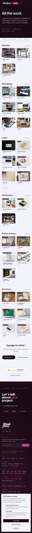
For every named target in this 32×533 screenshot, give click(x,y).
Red (12, 471)
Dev (22, 464)
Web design (13, 39)
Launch (10, 491)
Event (20, 478)
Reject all (16, 528)
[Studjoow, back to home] (6, 425)
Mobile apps (27, 39)
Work (8, 458)
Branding (10, 464)
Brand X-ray (14, 478)
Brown (24, 473)
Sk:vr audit (22, 411)
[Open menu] (20, 3)
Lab (17, 458)
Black (11, 473)
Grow (14, 491)
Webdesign (16, 464)
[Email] (3, 431)
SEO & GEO (5, 466)
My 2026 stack (18, 486)
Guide (3, 471)
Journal (12, 458)
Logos (20, 39)
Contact (15, 3)
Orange (24, 471)
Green (19, 471)
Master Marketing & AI (7, 480)
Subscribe (25, 445)
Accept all (16, 520)
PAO (12, 466)
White (15, 473)
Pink (7, 473)
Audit (16, 466)
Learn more (18, 502)
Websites (5, 39)
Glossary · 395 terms (7, 486)
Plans (14, 411)
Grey (20, 473)
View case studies (23, 357)
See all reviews (16, 375)
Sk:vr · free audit (6, 478)
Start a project (8, 357)
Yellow (7, 471)
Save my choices (16, 524)
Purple (3, 473)
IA (9, 466)
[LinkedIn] (6, 431)
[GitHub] (10, 431)
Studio (3, 458)
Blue (15, 471)
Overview (4, 464)
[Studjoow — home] (7, 3)
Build (18, 491)
